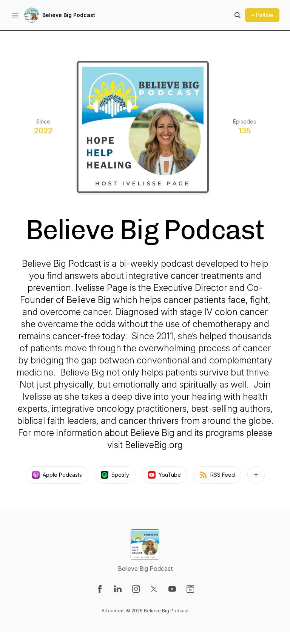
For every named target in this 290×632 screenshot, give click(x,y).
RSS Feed (222, 474)
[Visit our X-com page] (154, 589)
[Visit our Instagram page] (136, 589)
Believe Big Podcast (68, 15)
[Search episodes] (237, 15)
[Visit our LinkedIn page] (118, 589)
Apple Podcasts (62, 474)
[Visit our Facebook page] (99, 589)
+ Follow (262, 15)
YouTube (170, 474)
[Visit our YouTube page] (172, 589)
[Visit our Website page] (190, 589)
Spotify (120, 474)
